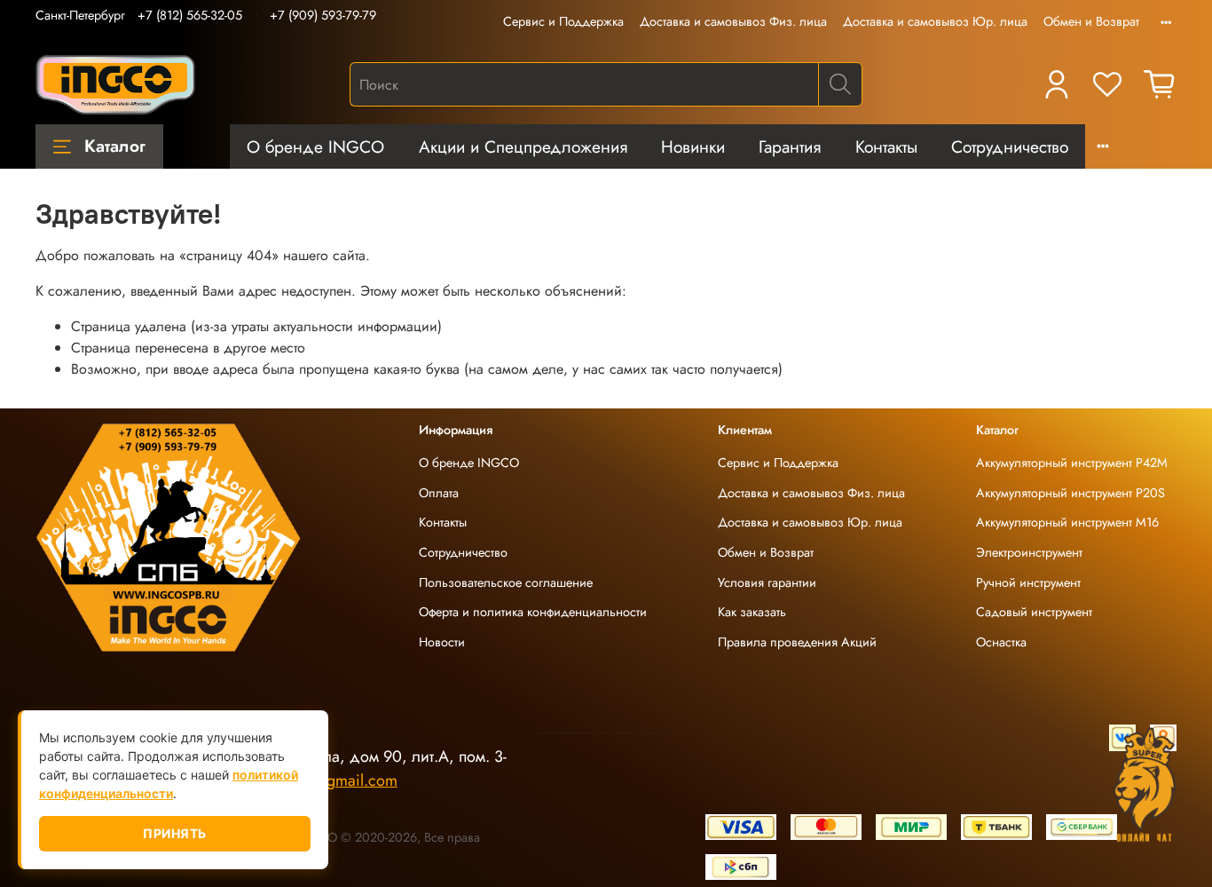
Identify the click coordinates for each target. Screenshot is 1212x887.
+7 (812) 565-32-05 (190, 15)
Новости (442, 642)
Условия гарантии (767, 582)
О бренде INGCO (315, 146)
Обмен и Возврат (1091, 21)
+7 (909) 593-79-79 (323, 15)
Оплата (439, 493)
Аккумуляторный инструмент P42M (1072, 462)
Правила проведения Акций (797, 642)
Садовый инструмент (1034, 612)
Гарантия (790, 146)
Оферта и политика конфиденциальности (533, 612)
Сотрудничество (1009, 146)
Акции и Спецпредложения (523, 146)
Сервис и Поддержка (563, 21)
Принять (175, 833)
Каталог (115, 145)
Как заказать (752, 612)
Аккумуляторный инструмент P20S (1070, 493)
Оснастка (1001, 642)
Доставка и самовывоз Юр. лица (935, 21)
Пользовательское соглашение (506, 582)
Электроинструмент (1029, 552)
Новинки (693, 146)
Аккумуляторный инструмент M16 (1067, 522)
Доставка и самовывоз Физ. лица (733, 21)
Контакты (886, 146)
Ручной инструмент (1028, 582)
